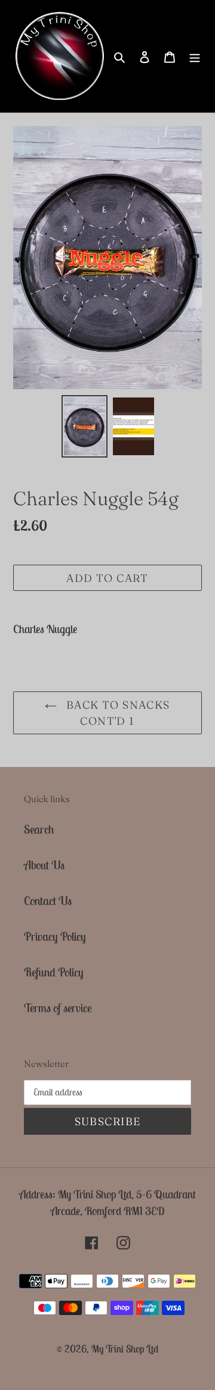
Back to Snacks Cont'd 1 (116, 713)
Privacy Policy (55, 936)
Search (39, 829)
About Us (44, 864)
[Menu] (194, 56)
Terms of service (58, 1007)
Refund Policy (54, 972)
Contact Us (48, 900)
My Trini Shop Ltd (124, 1348)
